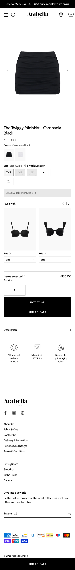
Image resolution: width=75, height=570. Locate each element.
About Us (9, 424)
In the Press (10, 475)
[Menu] (6, 15)
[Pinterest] (22, 412)
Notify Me (37, 302)
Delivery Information (15, 440)
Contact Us (10, 435)
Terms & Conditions (14, 451)
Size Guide (16, 165)
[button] (8, 70)
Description (10, 329)
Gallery (8, 480)
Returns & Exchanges (15, 445)
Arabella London (20, 555)
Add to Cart (38, 564)
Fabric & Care (11, 429)
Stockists (9, 469)
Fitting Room (11, 464)
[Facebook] (5, 412)
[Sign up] (69, 514)
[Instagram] (14, 412)
